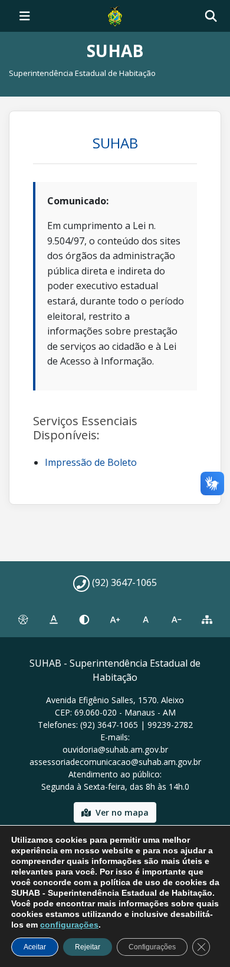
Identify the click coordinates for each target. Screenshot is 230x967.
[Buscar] (211, 16)
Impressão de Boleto (91, 462)
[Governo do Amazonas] (115, 14)
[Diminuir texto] (176, 619)
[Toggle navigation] (25, 16)
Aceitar (35, 947)
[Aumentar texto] (115, 619)
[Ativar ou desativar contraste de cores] (84, 619)
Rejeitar (87, 947)
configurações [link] (69, 924)
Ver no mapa (122, 812)
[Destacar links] (54, 619)
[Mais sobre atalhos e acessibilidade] (23, 619)
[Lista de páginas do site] (207, 619)
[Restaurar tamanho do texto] (146, 619)
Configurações (152, 947)
